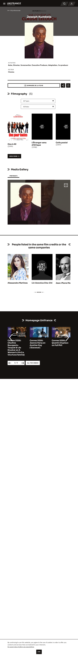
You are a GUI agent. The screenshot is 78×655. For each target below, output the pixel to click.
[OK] (39, 652)
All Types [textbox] (26, 101)
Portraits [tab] (13, 176)
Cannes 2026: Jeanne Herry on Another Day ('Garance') (15, 344)
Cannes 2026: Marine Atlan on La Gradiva (61, 342)
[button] (66, 185)
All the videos (32, 363)
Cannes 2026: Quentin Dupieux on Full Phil (38, 342)
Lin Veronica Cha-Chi (42, 283)
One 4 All (12, 144)
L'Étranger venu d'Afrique (39, 143)
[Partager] (63, 85)
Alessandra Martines (18, 283)
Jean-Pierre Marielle (65, 283)
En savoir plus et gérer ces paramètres (21, 647)
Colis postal (62, 142)
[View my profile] (71, 4)
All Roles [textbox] (26, 107)
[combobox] (38, 101)
